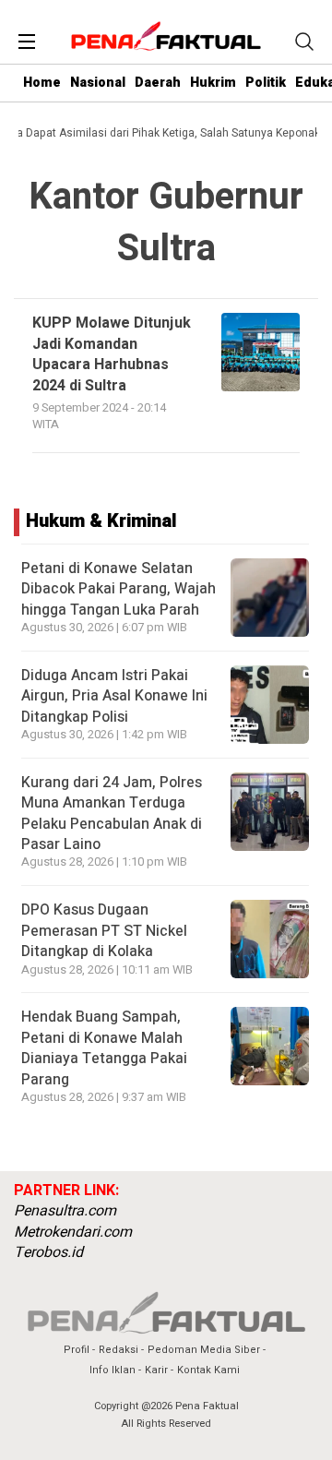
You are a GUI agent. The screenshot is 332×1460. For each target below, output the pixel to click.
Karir (156, 1370)
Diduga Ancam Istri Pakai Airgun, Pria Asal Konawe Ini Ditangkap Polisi (114, 696)
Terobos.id (48, 1252)
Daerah (158, 82)
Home (42, 82)
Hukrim (213, 82)
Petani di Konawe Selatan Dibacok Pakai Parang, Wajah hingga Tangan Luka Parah (118, 589)
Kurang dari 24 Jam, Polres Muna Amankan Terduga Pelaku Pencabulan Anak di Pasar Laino (111, 814)
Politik (265, 82)
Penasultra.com (65, 1211)
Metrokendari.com (73, 1232)
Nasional (97, 82)
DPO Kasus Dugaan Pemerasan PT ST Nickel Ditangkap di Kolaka (104, 931)
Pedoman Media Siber (204, 1350)
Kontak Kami (208, 1370)
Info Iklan (112, 1370)
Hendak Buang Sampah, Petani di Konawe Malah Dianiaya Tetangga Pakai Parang (104, 1048)
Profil (76, 1350)
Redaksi (118, 1350)
